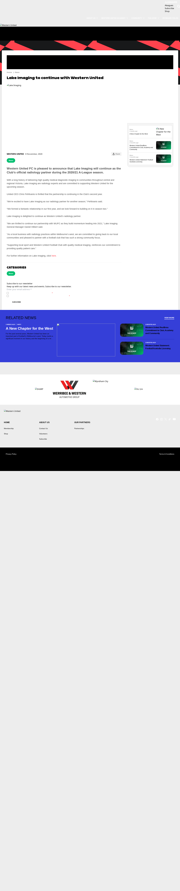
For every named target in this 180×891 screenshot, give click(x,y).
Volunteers (43, 434)
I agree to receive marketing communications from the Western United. (40, 296)
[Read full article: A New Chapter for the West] (163, 131)
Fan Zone (152, 18)
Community (136, 18)
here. (54, 256)
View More (169, 318)
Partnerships (79, 428)
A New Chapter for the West (139, 134)
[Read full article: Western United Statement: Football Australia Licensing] (163, 158)
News (17, 72)
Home (9, 72)
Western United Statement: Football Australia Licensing (157, 347)
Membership (9, 428)
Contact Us (43, 428)
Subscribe (16, 302)
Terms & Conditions (166, 454)
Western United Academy (113, 18)
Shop (6, 434)
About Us (90, 18)
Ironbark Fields (170, 18)
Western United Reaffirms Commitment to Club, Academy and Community (141, 147)
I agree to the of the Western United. (31, 293)
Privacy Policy (26, 293)
